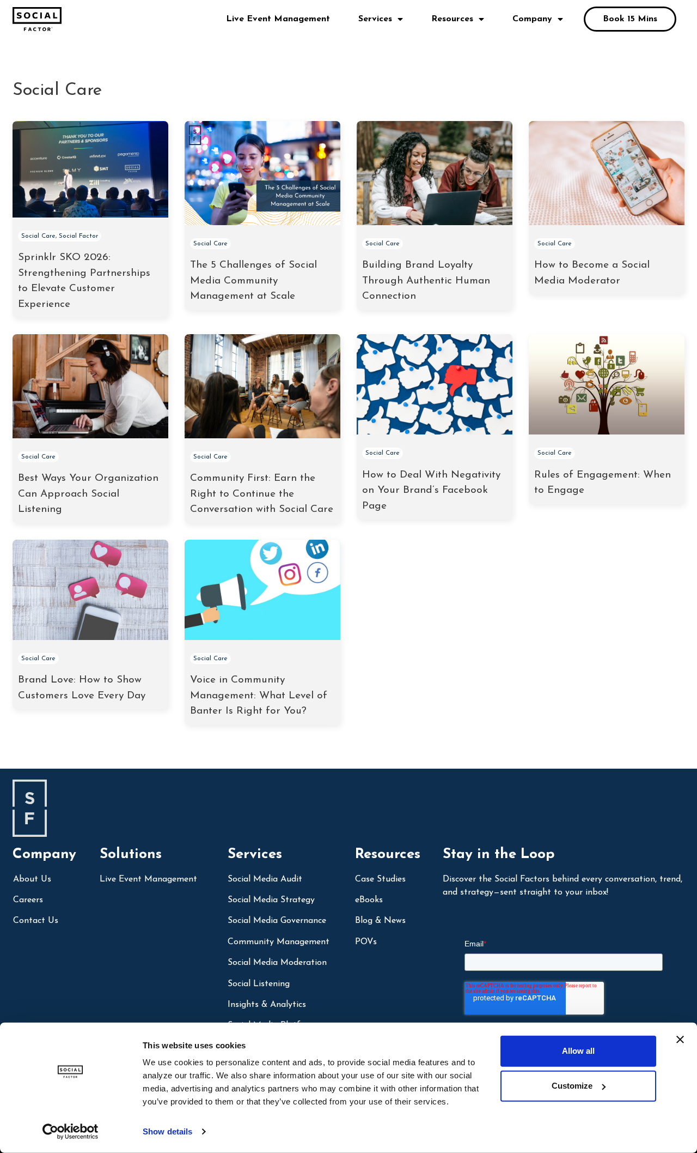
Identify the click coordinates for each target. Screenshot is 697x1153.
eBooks (369, 900)
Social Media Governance (277, 920)
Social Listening (259, 984)
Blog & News (380, 920)
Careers (28, 900)
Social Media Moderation (277, 962)
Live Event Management (278, 19)
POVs (366, 942)
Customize (572, 1085)
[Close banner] (680, 1039)
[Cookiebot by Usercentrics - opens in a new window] (70, 1132)
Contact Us (35, 920)
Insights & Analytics (267, 1004)
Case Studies (380, 879)
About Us (32, 879)
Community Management (278, 942)
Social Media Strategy (271, 900)
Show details (167, 1131)
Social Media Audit (265, 879)
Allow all (578, 1050)
